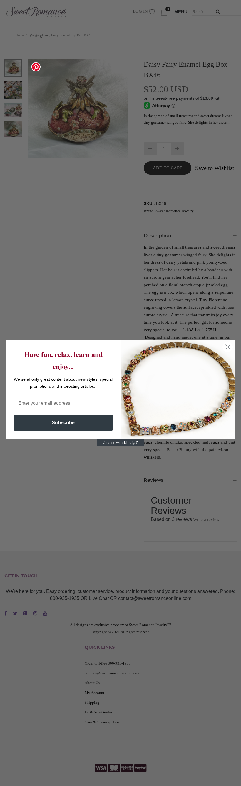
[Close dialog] (227, 347)
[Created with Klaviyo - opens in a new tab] (120, 442)
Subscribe (63, 422)
